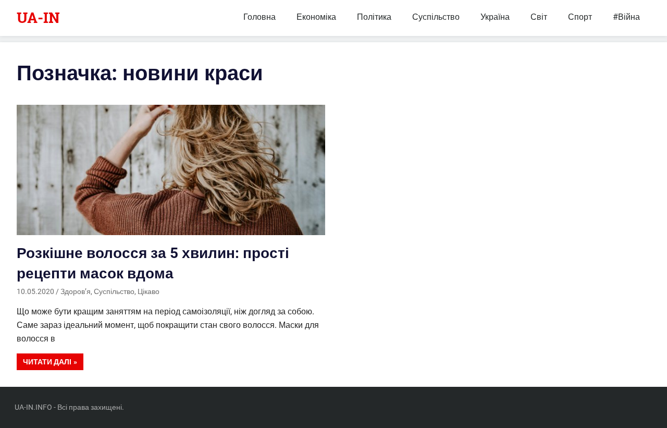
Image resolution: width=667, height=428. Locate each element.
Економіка (316, 17)
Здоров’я (75, 291)
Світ (538, 17)
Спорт (580, 17)
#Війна (626, 17)
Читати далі (47, 362)
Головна (259, 17)
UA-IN (38, 17)
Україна (495, 17)
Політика (374, 17)
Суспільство (436, 17)
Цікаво (148, 291)
